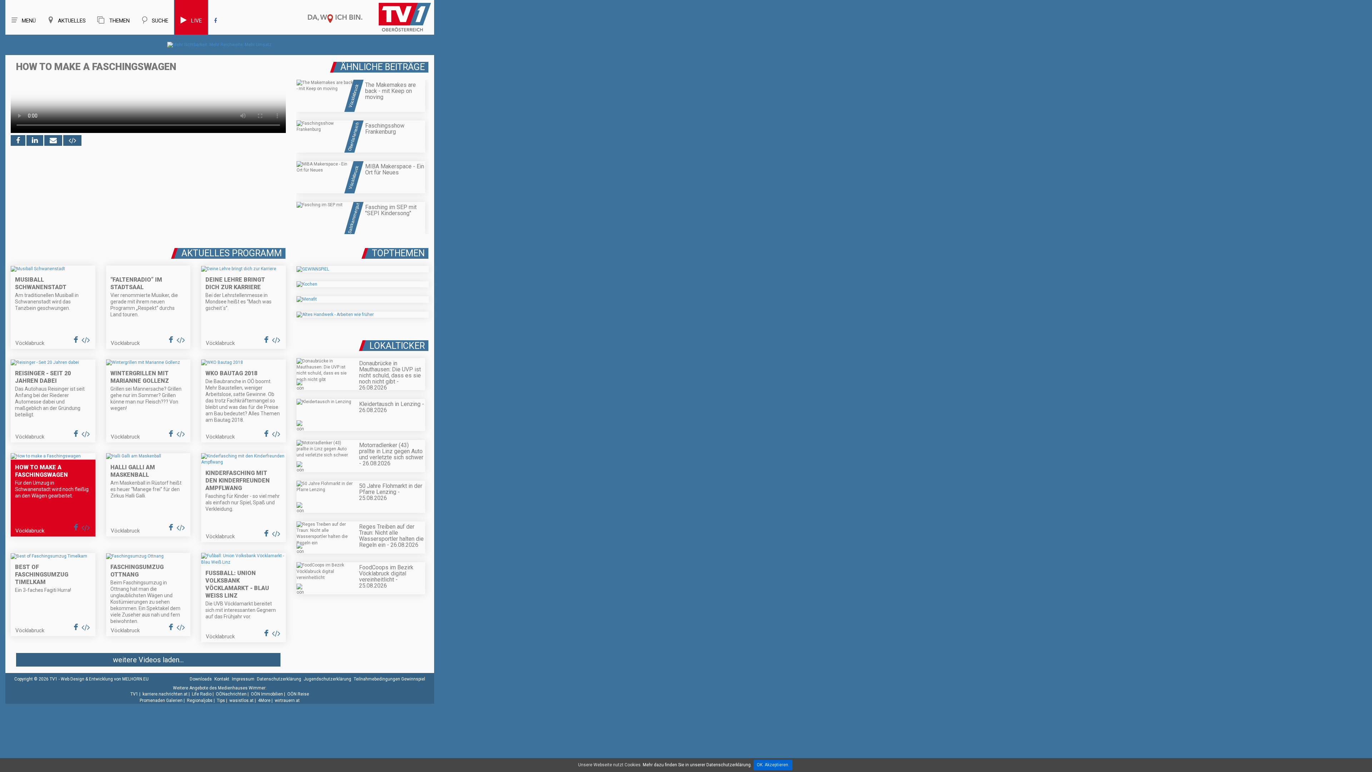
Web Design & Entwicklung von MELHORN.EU (105, 679)
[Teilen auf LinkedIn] (34, 140)
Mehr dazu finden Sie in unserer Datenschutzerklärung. (697, 764)
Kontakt (221, 679)
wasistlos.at (241, 700)
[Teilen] (53, 140)
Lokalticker (397, 346)
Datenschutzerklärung (279, 679)
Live (196, 21)
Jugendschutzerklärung (327, 679)
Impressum (243, 679)
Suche (160, 21)
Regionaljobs (200, 700)
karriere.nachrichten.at (165, 694)
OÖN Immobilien (267, 694)
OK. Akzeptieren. (773, 764)
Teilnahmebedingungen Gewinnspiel (389, 679)
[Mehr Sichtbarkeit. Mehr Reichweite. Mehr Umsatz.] (220, 44)
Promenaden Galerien (161, 700)
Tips (221, 700)
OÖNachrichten (231, 694)
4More (264, 700)
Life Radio (202, 694)
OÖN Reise (298, 694)
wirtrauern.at (287, 700)
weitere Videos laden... (148, 659)
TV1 (134, 694)
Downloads (201, 679)
